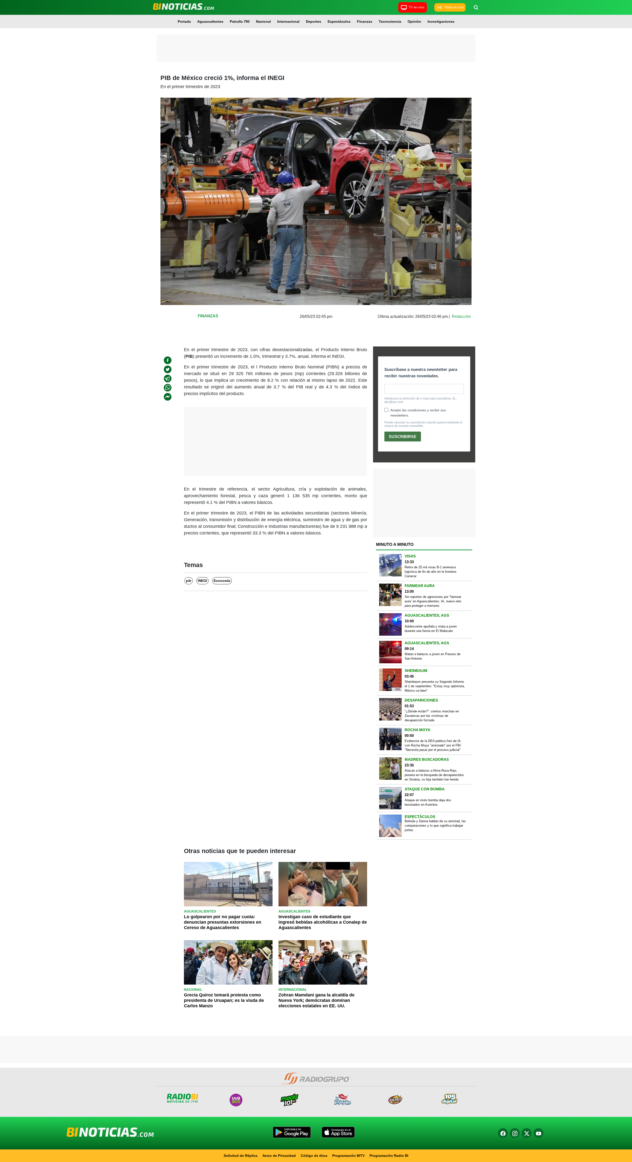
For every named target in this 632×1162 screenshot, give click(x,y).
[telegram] (168, 378)
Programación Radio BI (389, 1156)
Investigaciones (441, 21)
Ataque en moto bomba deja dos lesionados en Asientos (428, 802)
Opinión (414, 21)
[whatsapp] (168, 388)
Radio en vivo (454, 7)
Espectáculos (339, 21)
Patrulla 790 (240, 21)
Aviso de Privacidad (279, 1156)
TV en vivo (416, 7)
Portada (184, 21)
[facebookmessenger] (168, 397)
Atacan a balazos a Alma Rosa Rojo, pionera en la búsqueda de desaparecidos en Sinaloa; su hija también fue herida (434, 775)
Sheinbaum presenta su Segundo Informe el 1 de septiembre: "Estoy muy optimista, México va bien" (435, 686)
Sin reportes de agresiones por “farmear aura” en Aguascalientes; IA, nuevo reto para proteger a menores (433, 601)
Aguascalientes (210, 21)
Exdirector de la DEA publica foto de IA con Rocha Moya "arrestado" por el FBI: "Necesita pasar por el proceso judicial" (433, 745)
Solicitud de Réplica (240, 1156)
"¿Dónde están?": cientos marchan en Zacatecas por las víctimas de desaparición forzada (432, 715)
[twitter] (168, 369)
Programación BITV (348, 1156)
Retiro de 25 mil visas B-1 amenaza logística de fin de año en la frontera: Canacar (431, 571)
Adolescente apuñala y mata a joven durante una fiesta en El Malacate (431, 629)
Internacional (288, 21)
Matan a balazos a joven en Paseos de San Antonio (432, 656)
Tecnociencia (390, 21)
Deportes (313, 21)
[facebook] (168, 360)
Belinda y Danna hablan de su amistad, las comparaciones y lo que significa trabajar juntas (435, 825)
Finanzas (364, 21)
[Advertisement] (316, 48)
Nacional (263, 21)
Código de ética (314, 1156)
